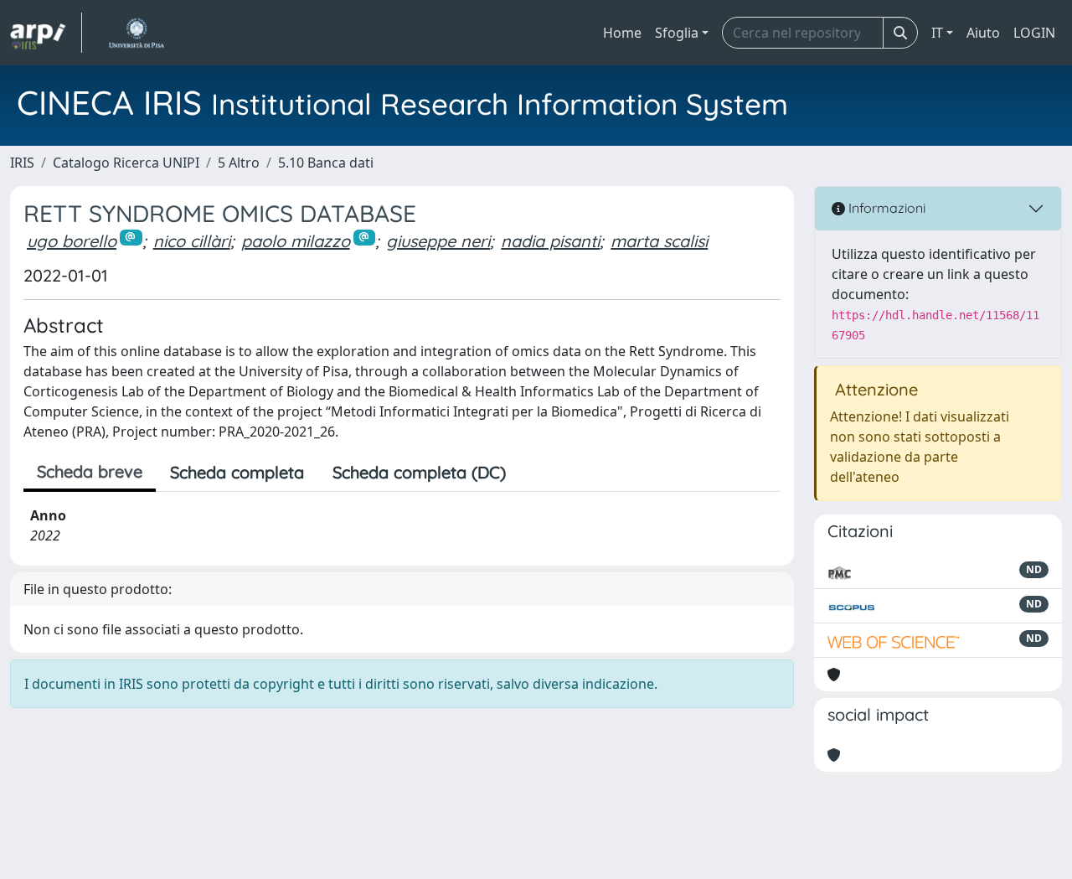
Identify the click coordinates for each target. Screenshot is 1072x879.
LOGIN (1034, 32)
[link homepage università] (136, 33)
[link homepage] (46, 33)
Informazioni (885, 207)
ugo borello (71, 240)
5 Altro (239, 162)
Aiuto (983, 32)
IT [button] (937, 32)
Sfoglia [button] (676, 32)
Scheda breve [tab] (89, 471)
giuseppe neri (438, 240)
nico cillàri (191, 240)
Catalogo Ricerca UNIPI (126, 162)
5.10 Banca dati (326, 162)
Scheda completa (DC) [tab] (419, 472)
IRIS (22, 162)
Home (622, 32)
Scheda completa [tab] (237, 472)
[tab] (534, 472)
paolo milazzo (295, 240)
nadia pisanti (550, 240)
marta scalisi (659, 240)
